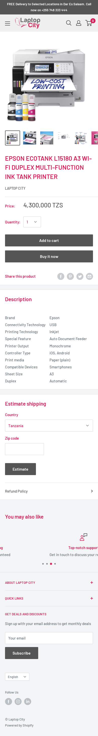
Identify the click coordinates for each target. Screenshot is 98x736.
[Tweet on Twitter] (79, 276)
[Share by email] (89, 276)
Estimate (20, 469)
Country (11, 414)
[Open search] (69, 23)
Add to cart (49, 240)
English (13, 677)
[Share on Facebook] (60, 276)
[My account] (78, 23)
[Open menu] (7, 23)
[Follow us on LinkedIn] (27, 701)
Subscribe (22, 653)
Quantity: (12, 222)
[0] (89, 23)
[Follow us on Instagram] (18, 701)
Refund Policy (16, 491)
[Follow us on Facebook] (8, 701)
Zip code (12, 438)
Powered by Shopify (19, 725)
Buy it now (49, 256)
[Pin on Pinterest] (70, 276)
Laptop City (15, 188)
